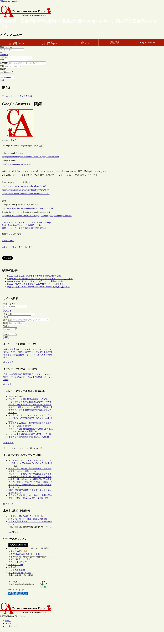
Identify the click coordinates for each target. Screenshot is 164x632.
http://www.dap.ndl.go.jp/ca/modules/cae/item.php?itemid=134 (27, 208)
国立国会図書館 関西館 (19, 573)
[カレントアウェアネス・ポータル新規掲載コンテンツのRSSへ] (25, 551)
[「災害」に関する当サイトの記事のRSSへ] (42, 516)
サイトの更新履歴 (16, 570)
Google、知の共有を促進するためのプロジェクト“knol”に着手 (35, 284)
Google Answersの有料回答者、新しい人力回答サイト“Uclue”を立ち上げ (40, 279)
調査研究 (115, 42)
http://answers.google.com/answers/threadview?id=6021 (24, 186)
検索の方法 (13, 567)
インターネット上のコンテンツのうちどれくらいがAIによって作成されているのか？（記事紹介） (30, 418)
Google (48, 222)
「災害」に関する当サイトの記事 (23, 516)
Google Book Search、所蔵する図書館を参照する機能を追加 (34, 276)
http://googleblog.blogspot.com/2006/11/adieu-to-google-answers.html (30, 157)
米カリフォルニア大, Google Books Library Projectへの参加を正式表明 (38, 287)
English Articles (147, 42)
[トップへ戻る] (1, 631)
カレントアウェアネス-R (13, 222)
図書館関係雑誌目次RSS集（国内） (24, 554)
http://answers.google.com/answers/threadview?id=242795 (25, 193)
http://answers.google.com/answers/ (16, 164)
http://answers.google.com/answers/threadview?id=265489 (25, 190)
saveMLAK (13, 532)
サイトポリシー (15, 565)
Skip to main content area (10, 1)
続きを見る (8, 362)
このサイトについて (17, 562)
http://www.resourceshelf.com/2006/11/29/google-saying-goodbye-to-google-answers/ (36, 215)
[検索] (1, 52)
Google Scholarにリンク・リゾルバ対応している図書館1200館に (36, 281)
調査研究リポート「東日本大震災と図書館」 (28, 519)
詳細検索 (4, 54)
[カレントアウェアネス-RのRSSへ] (41, 448)
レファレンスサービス (35, 222)
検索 (2, 80)
